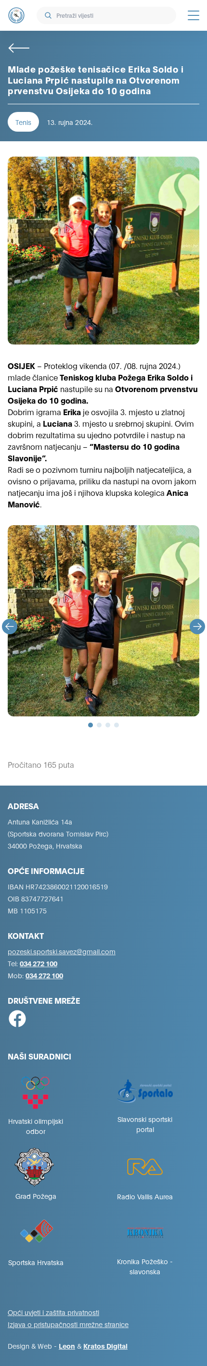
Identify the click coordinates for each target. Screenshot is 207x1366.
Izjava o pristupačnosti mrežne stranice (68, 1324)
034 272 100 (38, 963)
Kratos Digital (105, 1345)
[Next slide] (197, 626)
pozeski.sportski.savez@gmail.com (62, 951)
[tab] (90, 725)
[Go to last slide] (9, 626)
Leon (67, 1345)
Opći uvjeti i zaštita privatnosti (53, 1312)
